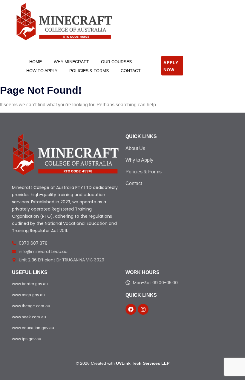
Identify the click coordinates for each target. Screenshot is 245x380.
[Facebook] (130, 309)
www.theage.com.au (31, 305)
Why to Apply (139, 160)
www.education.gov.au (33, 327)
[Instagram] (143, 309)
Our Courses (116, 61)
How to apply (41, 70)
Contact (131, 70)
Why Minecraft (71, 61)
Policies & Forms (89, 70)
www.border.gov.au (30, 283)
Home (35, 61)
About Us (135, 148)
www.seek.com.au (29, 316)
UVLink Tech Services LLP (142, 363)
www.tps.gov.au (26, 338)
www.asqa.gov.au (28, 294)
